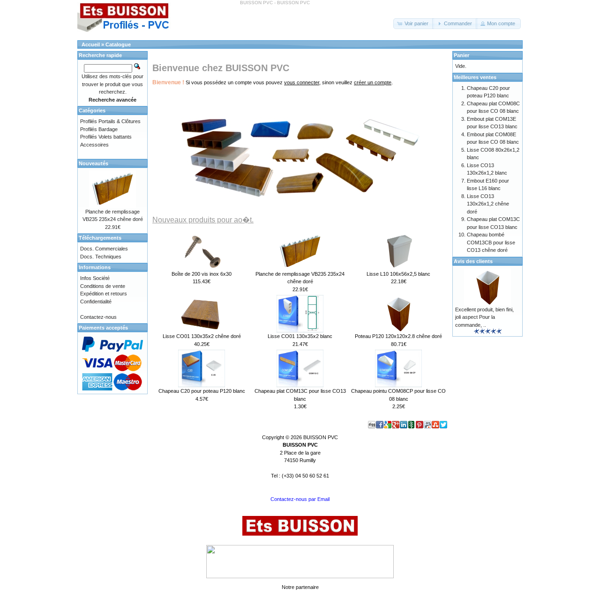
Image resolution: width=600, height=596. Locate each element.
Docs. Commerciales (104, 248)
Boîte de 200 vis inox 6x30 (202, 274)
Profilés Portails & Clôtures (110, 121)
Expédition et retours (103, 293)
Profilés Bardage (99, 129)
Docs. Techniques (100, 256)
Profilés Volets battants (106, 137)
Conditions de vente (102, 286)
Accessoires (94, 144)
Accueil (91, 44)
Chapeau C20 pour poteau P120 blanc (201, 391)
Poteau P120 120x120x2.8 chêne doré (398, 336)
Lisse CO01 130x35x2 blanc (300, 336)
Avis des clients (473, 261)
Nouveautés (93, 163)
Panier (461, 55)
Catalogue (118, 44)
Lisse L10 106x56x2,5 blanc (398, 274)
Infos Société (95, 278)
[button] (413, 23)
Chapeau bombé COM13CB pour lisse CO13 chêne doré (491, 242)
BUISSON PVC (320, 437)
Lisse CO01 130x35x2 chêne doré (202, 336)
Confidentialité (96, 301)
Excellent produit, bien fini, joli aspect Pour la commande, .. (484, 317)
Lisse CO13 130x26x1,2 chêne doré (488, 203)
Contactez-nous (98, 317)
